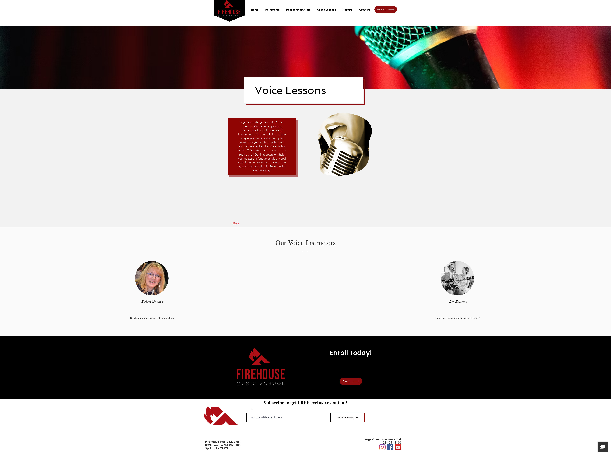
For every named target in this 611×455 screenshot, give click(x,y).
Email (248, 410)
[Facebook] (390, 447)
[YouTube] (398, 447)
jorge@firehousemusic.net (382, 439)
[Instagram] (382, 447)
